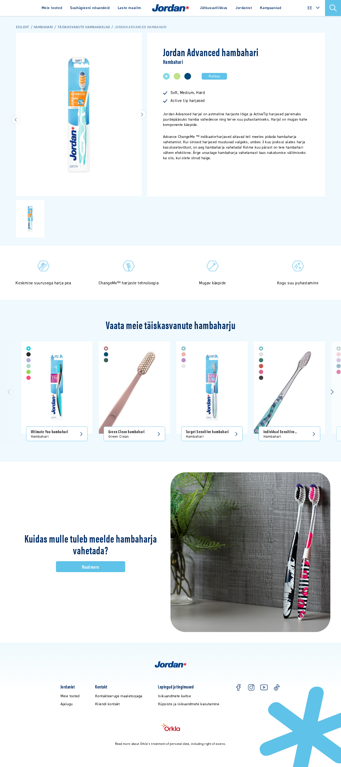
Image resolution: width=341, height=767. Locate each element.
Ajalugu (66, 704)
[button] (333, 8)
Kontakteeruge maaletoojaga (119, 696)
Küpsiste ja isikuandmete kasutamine (188, 704)
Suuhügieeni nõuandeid (90, 7)
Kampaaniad (270, 7)
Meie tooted (52, 7)
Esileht (22, 27)
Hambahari (43, 27)
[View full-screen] (135, 39)
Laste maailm (129, 7)
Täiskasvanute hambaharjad (84, 27)
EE (309, 8)
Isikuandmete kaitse (174, 696)
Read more (90, 566)
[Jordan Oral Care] (170, 8)
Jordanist (244, 7)
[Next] (332, 392)
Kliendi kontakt (107, 704)
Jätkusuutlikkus (214, 7)
